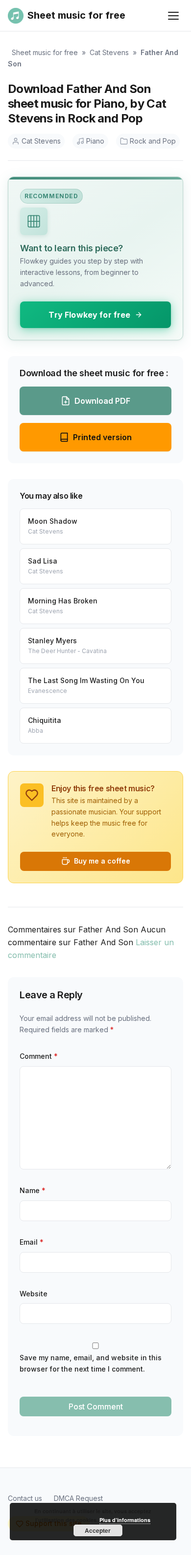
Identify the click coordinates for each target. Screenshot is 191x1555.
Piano (95, 141)
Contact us (25, 1498)
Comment (39, 1056)
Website (34, 1293)
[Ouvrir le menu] (173, 16)
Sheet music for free (45, 52)
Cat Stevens (109, 52)
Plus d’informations (124, 1520)
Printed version (102, 437)
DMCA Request (78, 1498)
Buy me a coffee (102, 861)
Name (33, 1190)
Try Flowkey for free (89, 315)
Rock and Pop (153, 141)
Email (32, 1242)
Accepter (98, 1530)
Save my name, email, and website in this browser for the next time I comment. (91, 1363)
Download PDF (102, 401)
